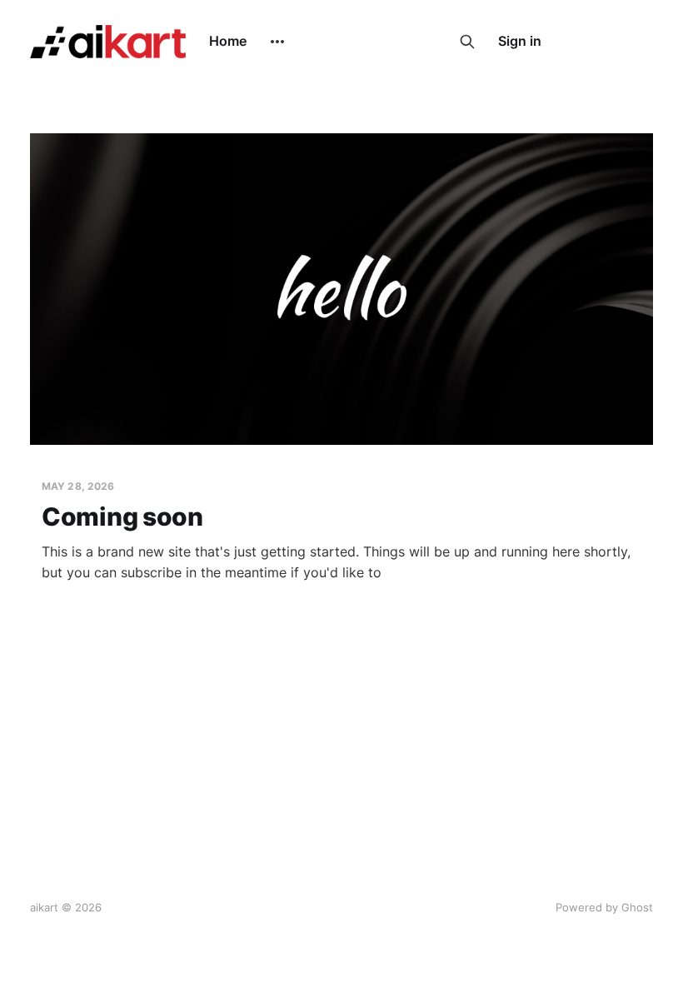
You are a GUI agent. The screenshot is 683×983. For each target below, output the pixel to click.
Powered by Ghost (604, 907)
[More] (277, 41)
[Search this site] (467, 41)
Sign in (519, 40)
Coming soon (122, 516)
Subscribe (606, 41)
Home (228, 40)
